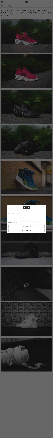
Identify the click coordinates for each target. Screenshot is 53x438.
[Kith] (26, 2)
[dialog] (26, 219)
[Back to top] (51, 5)
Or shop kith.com (26, 230)
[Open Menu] (2, 2)
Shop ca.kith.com (26, 226)
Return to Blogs (7, 6)
